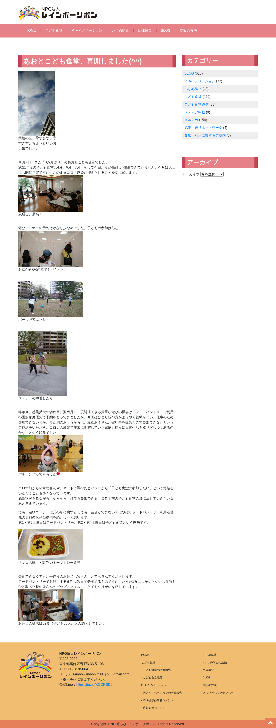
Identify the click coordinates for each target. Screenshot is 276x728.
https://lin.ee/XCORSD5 (94, 684)
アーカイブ (190, 174)
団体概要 (145, 30)
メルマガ (191, 120)
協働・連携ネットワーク (203, 128)
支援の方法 (188, 30)
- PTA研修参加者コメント (157, 700)
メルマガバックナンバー (218, 692)
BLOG (165, 30)
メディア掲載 (194, 112)
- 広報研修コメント (153, 707)
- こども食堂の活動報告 (156, 670)
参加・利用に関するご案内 (205, 135)
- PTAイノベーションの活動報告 (161, 692)
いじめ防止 (120, 30)
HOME (31, 30)
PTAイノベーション (87, 30)
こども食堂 (54, 30)
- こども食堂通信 (152, 677)
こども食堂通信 (196, 104)
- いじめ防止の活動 (215, 662)
